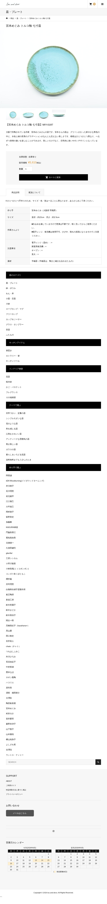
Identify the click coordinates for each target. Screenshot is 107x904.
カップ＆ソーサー (14, 319)
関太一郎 (10, 620)
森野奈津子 (11, 724)
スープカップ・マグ (15, 309)
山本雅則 (10, 734)
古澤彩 (9, 698)
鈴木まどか (11, 610)
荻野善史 (10, 517)
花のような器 (12, 423)
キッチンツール (13, 361)
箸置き (9, 350)
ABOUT (9, 781)
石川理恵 (10, 491)
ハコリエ (10, 682)
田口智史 (10, 636)
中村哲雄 (10, 667)
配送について (34, 192)
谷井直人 (10, 641)
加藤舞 (9, 522)
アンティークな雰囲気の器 (17, 439)
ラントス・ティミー (15, 755)
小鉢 (8, 304)
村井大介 (10, 713)
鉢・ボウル (11, 288)
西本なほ (10, 672)
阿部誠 (9, 475)
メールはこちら (20, 813)
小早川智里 (11, 563)
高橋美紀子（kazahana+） (17, 625)
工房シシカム (12, 558)
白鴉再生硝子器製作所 (15, 589)
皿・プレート (12, 283)
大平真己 (10, 506)
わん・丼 (10, 293)
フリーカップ (12, 314)
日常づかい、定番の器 (15, 413)
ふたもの (10, 335)
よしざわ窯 (11, 744)
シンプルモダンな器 (15, 418)
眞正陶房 (10, 594)
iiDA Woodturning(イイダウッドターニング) (25, 481)
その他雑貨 (11, 397)
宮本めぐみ (11, 708)
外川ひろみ (11, 656)
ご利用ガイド (11, 785)
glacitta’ (9, 553)
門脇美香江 (11, 532)
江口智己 (10, 501)
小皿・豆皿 (11, 298)
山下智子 (10, 729)
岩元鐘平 (10, 496)
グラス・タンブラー (15, 324)
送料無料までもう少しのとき (18, 460)
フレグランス (12, 392)
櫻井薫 (9, 579)
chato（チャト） (13, 646)
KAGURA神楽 (12, 527)
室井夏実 (10, 719)
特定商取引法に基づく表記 (16, 790)
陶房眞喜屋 (11, 703)
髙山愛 (9, 631)
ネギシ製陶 (11, 677)
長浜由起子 (11, 662)
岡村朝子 (10, 512)
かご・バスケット (14, 387)
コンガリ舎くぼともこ (15, 574)
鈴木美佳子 (11, 615)
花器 (8, 377)
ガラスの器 (11, 449)
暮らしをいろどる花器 (15, 454)
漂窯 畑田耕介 (13, 693)
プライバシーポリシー (14, 794)
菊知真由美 (11, 538)
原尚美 (9, 688)
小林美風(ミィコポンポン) (17, 569)
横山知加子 (11, 739)
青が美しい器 (12, 444)
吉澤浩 (9, 750)
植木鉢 (9, 382)
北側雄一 (10, 543)
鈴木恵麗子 (11, 605)
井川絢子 (10, 486)
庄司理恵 (10, 584)
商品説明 (15, 192)
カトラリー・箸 (13, 356)
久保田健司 (11, 548)
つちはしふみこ (13, 651)
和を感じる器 (12, 429)
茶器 (8, 330)
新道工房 (10, 600)
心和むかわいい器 (14, 434)
